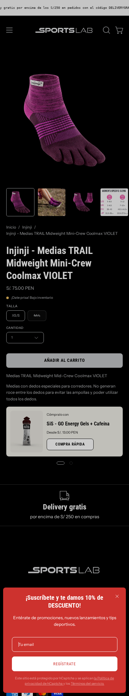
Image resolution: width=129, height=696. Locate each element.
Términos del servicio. (87, 684)
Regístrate (64, 664)
